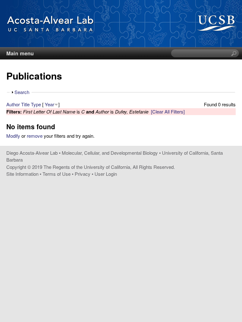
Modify (13, 135)
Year (49, 104)
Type (36, 104)
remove (35, 135)
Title (25, 104)
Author (13, 104)
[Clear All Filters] (168, 111)
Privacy (82, 173)
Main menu (20, 53)
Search (21, 92)
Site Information (22, 173)
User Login (106, 173)
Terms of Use (57, 173)
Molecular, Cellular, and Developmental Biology (110, 152)
